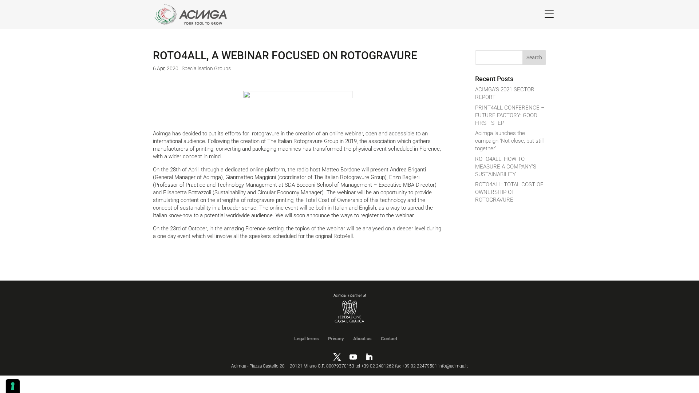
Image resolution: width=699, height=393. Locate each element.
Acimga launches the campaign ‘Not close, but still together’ (509, 141)
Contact (389, 338)
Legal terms (306, 338)
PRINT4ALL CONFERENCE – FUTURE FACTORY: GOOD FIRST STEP (510, 115)
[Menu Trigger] (549, 14)
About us (362, 338)
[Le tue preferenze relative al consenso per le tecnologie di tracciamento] (13, 386)
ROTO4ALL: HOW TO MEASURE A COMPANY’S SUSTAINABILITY (505, 167)
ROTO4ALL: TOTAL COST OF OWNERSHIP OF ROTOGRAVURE (509, 192)
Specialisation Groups (206, 68)
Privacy (336, 338)
